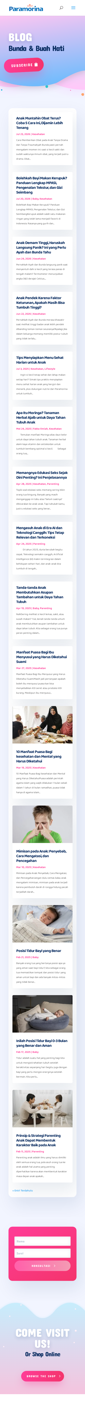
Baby (35, 199)
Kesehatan (38, 134)
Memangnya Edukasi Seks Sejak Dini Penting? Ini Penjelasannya (42, 475)
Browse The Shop (41, 1376)
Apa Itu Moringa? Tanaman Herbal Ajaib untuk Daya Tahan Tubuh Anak (40, 417)
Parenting (53, 484)
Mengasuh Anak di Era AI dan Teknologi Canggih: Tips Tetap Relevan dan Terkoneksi (40, 533)
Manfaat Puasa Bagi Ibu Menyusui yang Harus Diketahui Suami (41, 657)
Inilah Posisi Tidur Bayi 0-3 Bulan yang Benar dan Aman (41, 1043)
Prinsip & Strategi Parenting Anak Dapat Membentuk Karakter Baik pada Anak (38, 1140)
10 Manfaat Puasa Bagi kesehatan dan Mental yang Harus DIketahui (38, 756)
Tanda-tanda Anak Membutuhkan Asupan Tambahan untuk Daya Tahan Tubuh (39, 594)
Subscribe (22, 65)
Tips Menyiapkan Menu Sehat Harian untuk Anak (39, 360)
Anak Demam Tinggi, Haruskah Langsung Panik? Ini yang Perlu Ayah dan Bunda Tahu (41, 247)
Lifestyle (49, 369)
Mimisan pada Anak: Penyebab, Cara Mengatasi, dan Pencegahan (41, 856)
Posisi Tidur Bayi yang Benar (38, 951)
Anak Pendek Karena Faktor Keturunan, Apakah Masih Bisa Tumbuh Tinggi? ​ (40, 303)
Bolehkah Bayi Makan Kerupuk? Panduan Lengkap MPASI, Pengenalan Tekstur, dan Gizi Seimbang (41, 185)
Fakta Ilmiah (40, 429)
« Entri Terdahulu (22, 1190)
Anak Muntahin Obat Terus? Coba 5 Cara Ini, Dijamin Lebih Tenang (39, 123)
